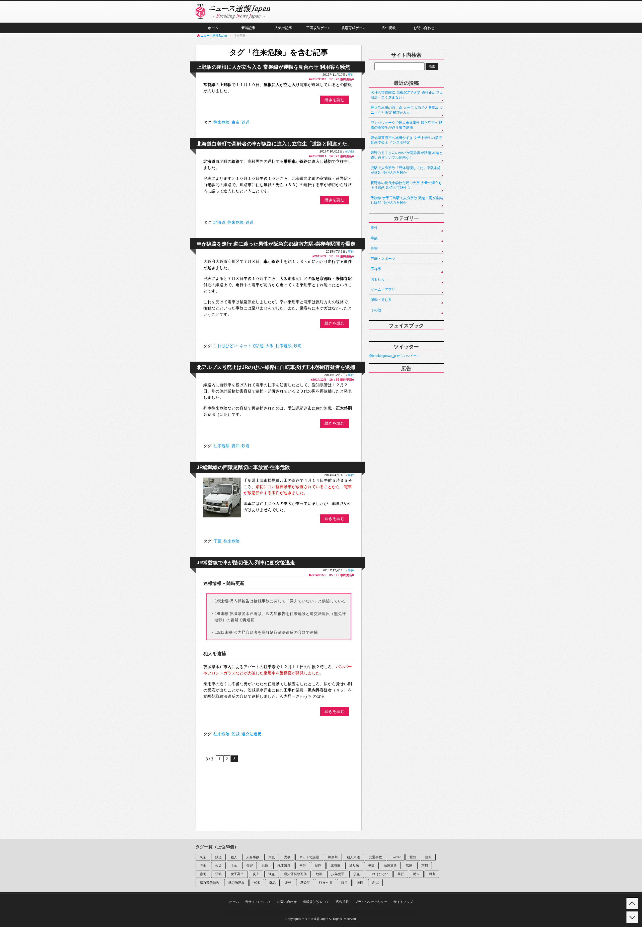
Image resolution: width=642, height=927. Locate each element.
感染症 (305, 882)
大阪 (270, 346)
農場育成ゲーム (353, 28)
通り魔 (354, 865)
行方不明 (325, 882)
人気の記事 (283, 28)
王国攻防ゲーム (318, 28)
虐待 (360, 882)
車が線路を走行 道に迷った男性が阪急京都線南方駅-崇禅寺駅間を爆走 (276, 244)
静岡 (203, 874)
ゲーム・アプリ (383, 289)
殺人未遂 (353, 857)
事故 (374, 238)
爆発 (288, 882)
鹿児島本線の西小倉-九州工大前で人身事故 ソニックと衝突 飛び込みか (407, 110)
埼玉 (203, 865)
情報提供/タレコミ (316, 902)
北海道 (219, 222)
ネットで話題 (251, 346)
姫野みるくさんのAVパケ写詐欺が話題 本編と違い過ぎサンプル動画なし (407, 155)
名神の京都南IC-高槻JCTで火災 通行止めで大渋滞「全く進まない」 (407, 95)
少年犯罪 (337, 874)
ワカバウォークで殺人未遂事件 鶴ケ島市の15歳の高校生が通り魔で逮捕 (406, 125)
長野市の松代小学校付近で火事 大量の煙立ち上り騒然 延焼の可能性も (406, 185)
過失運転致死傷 (295, 874)
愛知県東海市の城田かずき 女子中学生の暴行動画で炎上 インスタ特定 (406, 140)
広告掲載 (389, 28)
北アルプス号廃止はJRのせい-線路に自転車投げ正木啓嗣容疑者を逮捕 (276, 367)
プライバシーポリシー (371, 902)
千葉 (217, 541)
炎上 (256, 874)
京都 (424, 865)
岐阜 (344, 882)
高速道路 (390, 865)
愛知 (235, 446)
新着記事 (248, 28)
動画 (319, 874)
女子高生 (237, 874)
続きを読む (335, 100)
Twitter (395, 857)
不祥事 (376, 269)
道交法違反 (252, 734)
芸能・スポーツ (383, 259)
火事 (287, 857)
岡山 (432, 874)
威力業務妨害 (209, 882)
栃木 (416, 874)
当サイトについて (258, 902)
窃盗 (356, 874)
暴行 (400, 874)
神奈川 (333, 857)
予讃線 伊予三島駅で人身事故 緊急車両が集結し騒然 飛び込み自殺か (407, 200)
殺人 (234, 857)
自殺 (428, 857)
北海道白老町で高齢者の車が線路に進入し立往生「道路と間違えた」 (274, 143)
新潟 (375, 882)
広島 (409, 865)
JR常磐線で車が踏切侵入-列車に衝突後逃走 (246, 562)
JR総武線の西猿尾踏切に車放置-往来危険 (243, 467)
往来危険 (221, 122)
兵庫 (265, 865)
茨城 (235, 734)
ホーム (213, 28)
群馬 (272, 882)
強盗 (271, 874)
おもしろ (378, 279)
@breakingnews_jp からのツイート (394, 356)
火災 (218, 865)
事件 (351, 74)
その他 (349, 151)
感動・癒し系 (381, 300)
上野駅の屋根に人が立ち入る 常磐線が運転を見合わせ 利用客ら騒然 (273, 67)
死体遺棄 (283, 865)
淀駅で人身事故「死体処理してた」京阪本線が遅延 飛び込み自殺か (406, 170)
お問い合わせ (423, 28)
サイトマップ (403, 902)
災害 (374, 248)
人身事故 (252, 857)
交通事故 (375, 857)
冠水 (257, 882)
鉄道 (246, 122)
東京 (235, 122)
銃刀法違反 (236, 882)
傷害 (249, 865)
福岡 (318, 865)
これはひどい (225, 346)
